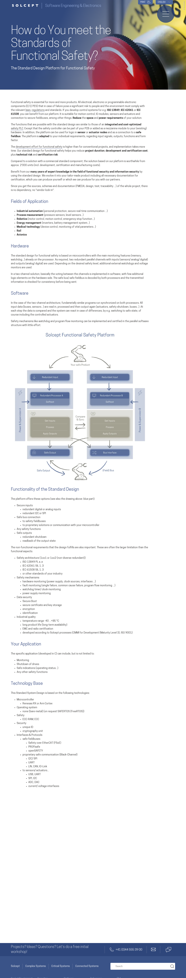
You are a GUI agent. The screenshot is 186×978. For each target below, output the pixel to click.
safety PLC (17, 128)
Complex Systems (35, 966)
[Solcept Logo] (26, 5)
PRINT (143, 2)
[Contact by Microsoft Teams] (168, 949)
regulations (38, 110)
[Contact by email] (153, 949)
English (162, 2)
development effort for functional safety (39, 147)
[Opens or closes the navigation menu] (166, 14)
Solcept (15, 966)
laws (28, 110)
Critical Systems (60, 966)
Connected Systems (87, 966)
